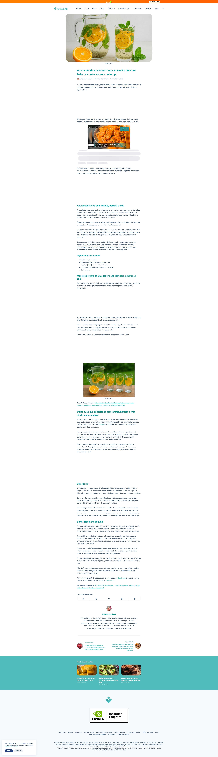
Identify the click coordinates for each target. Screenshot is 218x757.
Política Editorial (120, 732)
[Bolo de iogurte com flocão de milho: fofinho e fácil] (87, 670)
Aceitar (8, 750)
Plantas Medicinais (124, 8)
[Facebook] (83, 599)
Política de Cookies (147, 732)
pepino (101, 424)
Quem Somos (62, 732)
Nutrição (110, 8)
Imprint (157, 732)
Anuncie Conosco (123, 734)
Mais (156, 8)
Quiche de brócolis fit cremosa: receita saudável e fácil (108, 680)
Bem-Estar (148, 8)
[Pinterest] (109, 599)
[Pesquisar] (163, 8)
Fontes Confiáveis (89, 732)
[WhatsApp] (134, 599)
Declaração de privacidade (104, 732)
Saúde (87, 8)
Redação (70, 732)
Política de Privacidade (11, 746)
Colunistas (78, 732)
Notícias (78, 8)
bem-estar (110, 580)
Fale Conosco (112, 734)
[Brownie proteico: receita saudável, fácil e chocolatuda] (131, 670)
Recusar (18, 750)
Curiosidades (137, 8)
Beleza (94, 8)
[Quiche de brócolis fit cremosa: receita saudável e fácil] (109, 670)
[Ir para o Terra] (109, 2)
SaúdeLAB (122, 578)
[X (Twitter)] (96, 599)
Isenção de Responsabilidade (97, 734)
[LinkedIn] (121, 599)
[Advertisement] (109, 105)
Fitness (102, 8)
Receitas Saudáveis (117, 79)
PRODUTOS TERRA (154, 1)
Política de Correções (133, 732)
